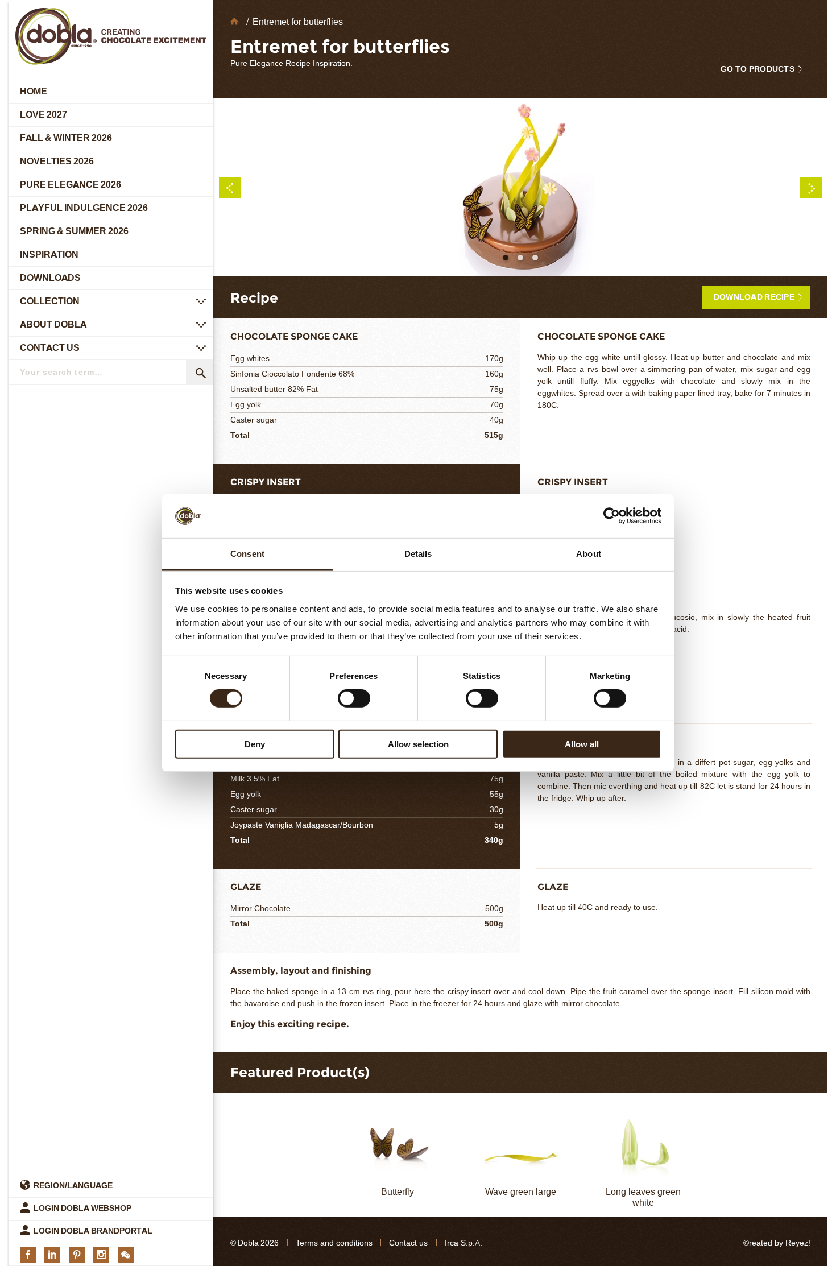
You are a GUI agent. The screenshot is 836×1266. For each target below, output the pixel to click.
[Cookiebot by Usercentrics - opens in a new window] (611, 515)
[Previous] (230, 187)
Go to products (757, 69)
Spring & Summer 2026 (74, 231)
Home (33, 91)
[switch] (354, 698)
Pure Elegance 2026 (70, 184)
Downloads (50, 277)
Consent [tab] (247, 553)
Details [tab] (418, 553)
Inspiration (49, 254)
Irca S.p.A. (463, 1243)
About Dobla (53, 324)
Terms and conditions (334, 1243)
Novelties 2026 (57, 161)
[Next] (811, 187)
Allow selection (418, 743)
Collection (50, 301)
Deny (255, 743)
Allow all (582, 743)
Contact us (50, 347)
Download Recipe (754, 297)
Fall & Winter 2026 (66, 138)
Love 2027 (43, 114)
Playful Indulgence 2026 (84, 207)
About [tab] (588, 553)
